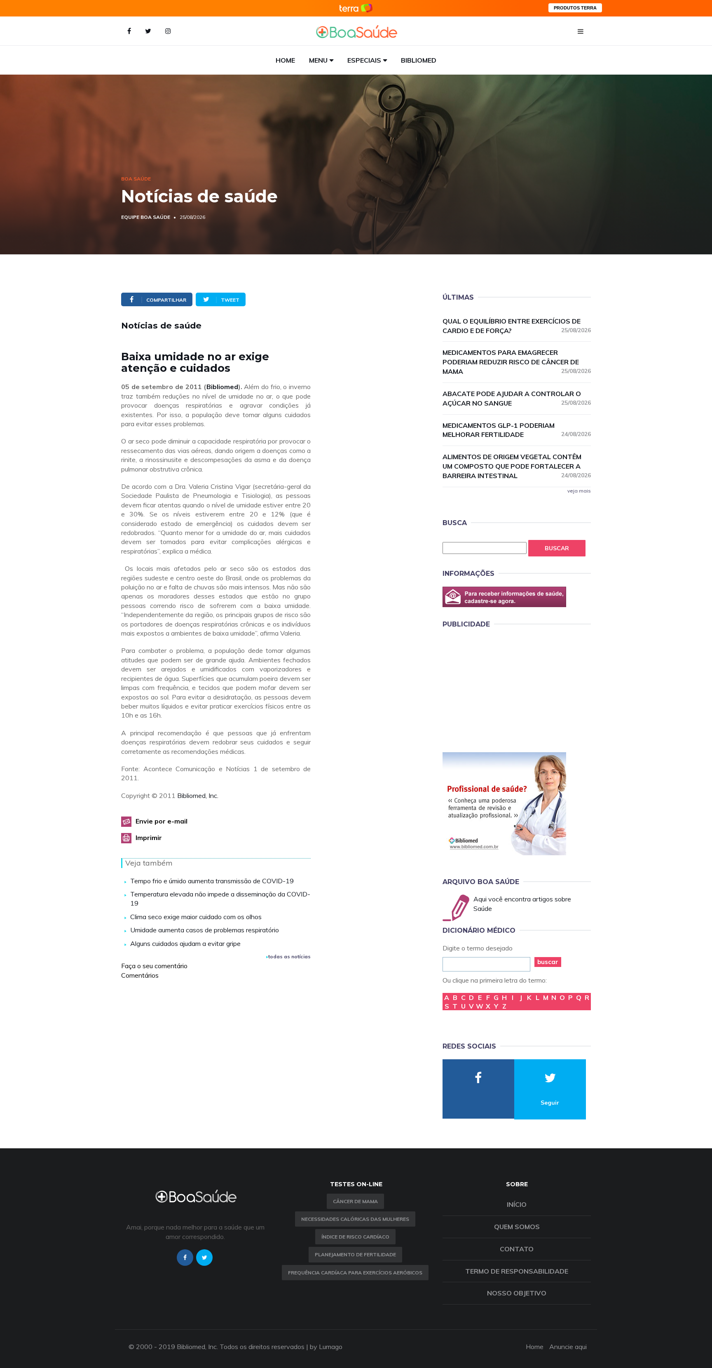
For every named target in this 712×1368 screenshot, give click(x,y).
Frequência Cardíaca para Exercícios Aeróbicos (355, 1272)
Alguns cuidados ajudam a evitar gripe (185, 943)
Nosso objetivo (516, 1293)
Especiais (364, 60)
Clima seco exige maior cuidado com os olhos (196, 917)
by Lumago (326, 1346)
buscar (547, 962)
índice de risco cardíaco (355, 1237)
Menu (318, 60)
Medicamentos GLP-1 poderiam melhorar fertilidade (517, 430)
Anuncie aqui (568, 1346)
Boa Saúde (136, 179)
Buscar (557, 548)
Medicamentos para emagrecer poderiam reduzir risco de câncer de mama (517, 361)
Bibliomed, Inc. (197, 795)
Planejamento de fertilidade (355, 1254)
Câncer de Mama (355, 1201)
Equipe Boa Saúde (145, 217)
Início (517, 1204)
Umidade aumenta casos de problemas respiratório (204, 930)
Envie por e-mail (161, 821)
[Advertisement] (504, 688)
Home (285, 60)
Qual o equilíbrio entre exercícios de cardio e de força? (517, 326)
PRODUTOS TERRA (575, 7)
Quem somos (517, 1227)
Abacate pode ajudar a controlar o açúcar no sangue (517, 398)
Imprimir (149, 837)
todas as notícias (289, 956)
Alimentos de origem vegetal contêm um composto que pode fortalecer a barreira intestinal (517, 466)
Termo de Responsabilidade (516, 1271)
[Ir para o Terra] (356, 8)
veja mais (579, 491)
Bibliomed (418, 60)
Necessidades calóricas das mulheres (355, 1219)
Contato (517, 1249)
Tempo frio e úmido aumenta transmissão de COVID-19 (212, 881)
